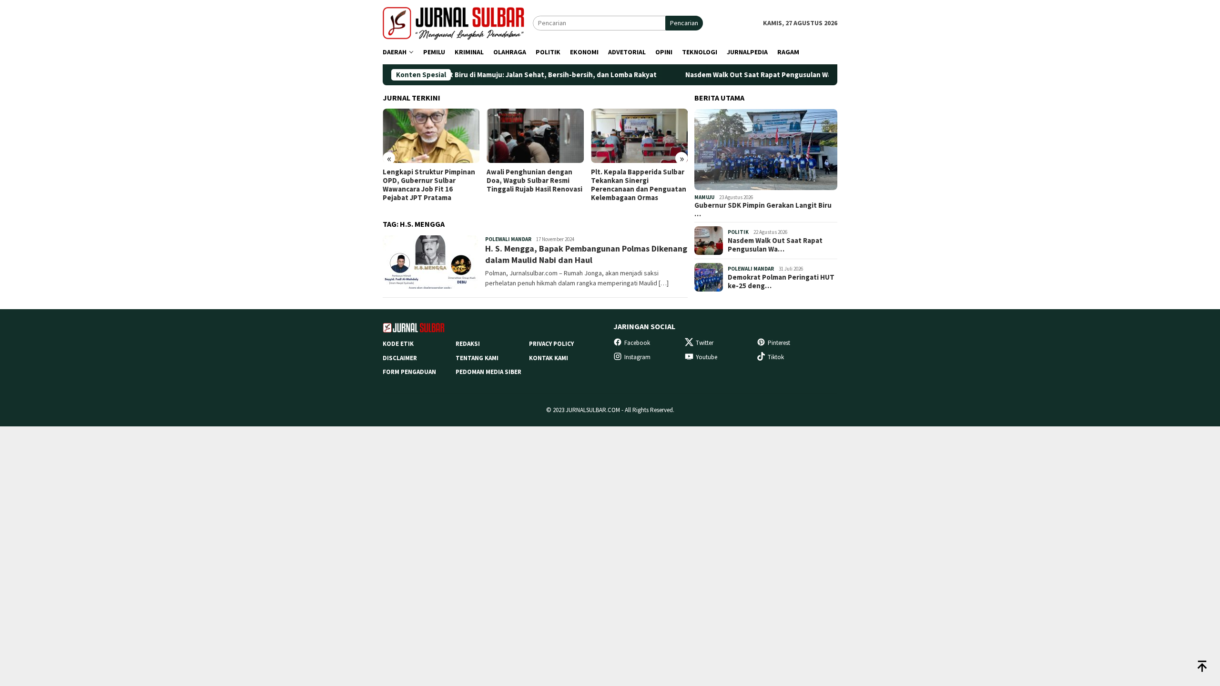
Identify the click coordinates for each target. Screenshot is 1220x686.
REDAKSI (468, 344)
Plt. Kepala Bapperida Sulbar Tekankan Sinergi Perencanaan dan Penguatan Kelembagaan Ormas (638, 185)
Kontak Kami (548, 358)
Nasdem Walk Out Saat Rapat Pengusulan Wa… (775, 244)
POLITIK (738, 232)
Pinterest (779, 343)
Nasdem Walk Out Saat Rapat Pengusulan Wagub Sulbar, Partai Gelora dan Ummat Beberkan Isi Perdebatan (826, 75)
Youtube (706, 357)
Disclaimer (400, 358)
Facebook (637, 343)
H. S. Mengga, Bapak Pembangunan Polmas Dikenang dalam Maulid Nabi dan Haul (586, 254)
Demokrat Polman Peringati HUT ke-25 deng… (781, 281)
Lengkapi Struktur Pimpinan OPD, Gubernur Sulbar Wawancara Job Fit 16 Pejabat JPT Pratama (429, 185)
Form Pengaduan (409, 372)
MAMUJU (704, 197)
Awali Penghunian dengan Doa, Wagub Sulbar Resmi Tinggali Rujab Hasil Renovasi (534, 180)
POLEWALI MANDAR (508, 239)
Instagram (637, 357)
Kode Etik (398, 344)
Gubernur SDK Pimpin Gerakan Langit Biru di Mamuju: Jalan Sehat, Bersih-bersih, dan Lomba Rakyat (459, 75)
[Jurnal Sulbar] (458, 22)
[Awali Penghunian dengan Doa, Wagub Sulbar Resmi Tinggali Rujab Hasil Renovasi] (535, 136)
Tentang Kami (477, 358)
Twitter (704, 343)
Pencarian (684, 23)
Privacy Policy (551, 344)
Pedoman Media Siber (488, 372)
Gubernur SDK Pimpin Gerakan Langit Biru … (763, 209)
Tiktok (776, 357)
